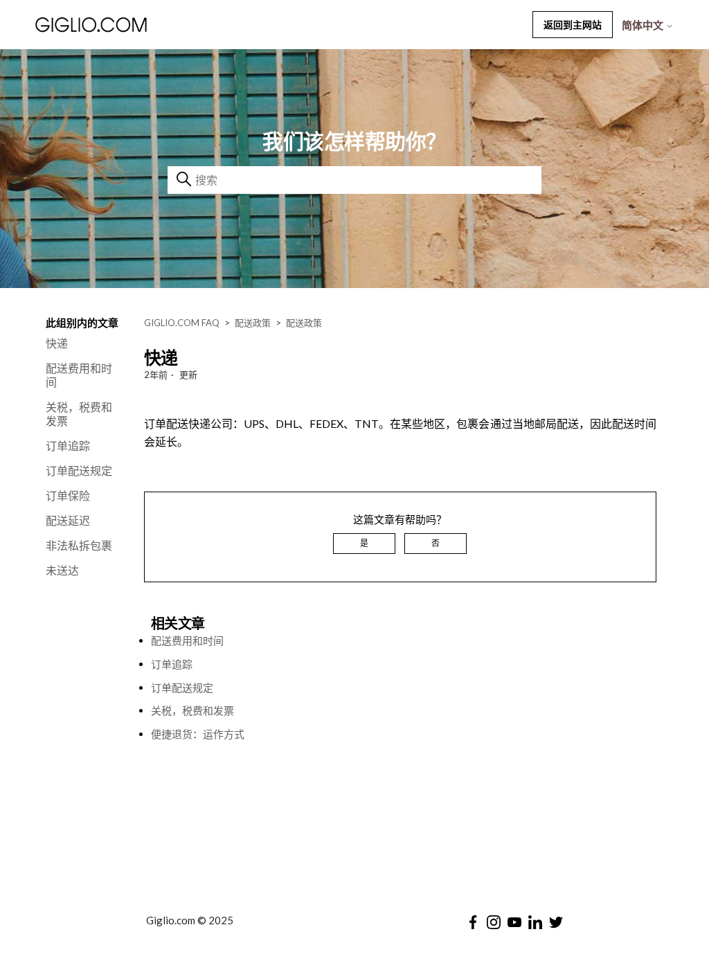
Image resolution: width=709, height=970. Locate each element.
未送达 (62, 570)
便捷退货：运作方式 (197, 734)
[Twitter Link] (556, 922)
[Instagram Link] (494, 922)
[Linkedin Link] (535, 922)
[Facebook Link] (473, 922)
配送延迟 (68, 520)
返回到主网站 (573, 24)
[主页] (128, 24)
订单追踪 (68, 445)
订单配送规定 (79, 470)
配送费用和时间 (79, 374)
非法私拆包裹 (79, 545)
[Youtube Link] (514, 922)
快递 (57, 343)
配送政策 (253, 322)
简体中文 (643, 25)
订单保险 (68, 495)
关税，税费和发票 (79, 413)
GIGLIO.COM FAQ (181, 322)
